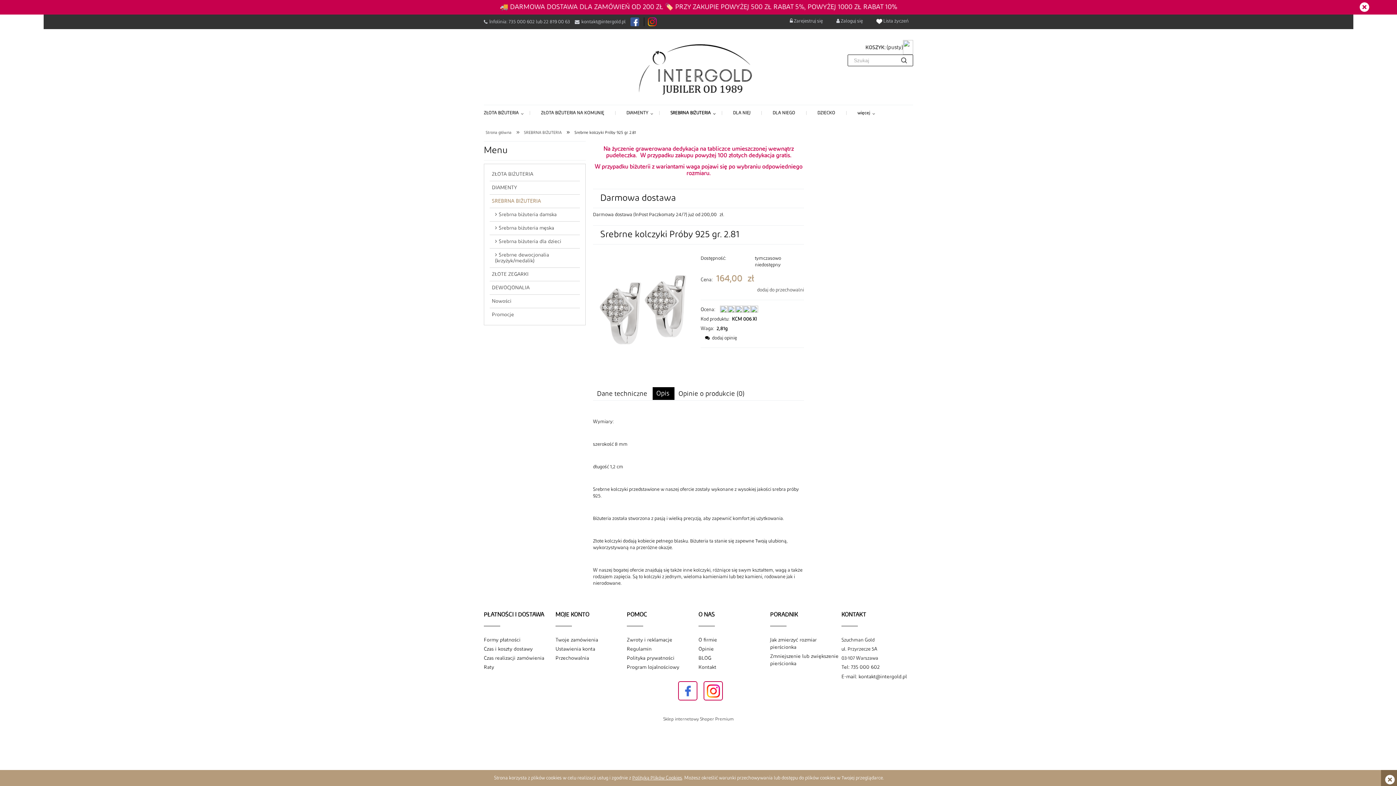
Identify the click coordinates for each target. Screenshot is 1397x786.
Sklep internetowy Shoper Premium (698, 719)
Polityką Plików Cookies (657, 778)
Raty (489, 667)
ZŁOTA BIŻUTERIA (512, 174)
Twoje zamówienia (577, 640)
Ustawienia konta (575, 649)
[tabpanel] (698, 502)
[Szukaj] (904, 60)
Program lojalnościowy (653, 667)
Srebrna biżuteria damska (528, 214)
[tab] (663, 393)
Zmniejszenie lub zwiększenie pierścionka (804, 660)
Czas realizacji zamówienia (514, 658)
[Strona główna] (699, 69)
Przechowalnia (572, 658)
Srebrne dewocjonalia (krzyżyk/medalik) (522, 258)
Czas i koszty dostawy (508, 649)
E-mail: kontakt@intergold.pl (874, 676)
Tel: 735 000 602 (860, 667)
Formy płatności (502, 640)
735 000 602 (522, 22)
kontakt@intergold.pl (603, 22)
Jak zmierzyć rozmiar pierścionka (793, 644)
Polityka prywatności (650, 658)
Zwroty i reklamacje (649, 640)
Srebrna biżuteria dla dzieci (530, 241)
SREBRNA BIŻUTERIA (516, 201)
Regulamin (639, 649)
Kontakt (707, 667)
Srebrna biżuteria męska (526, 228)
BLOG (704, 658)
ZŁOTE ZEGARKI (510, 274)
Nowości (502, 301)
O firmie (707, 640)
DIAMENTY (504, 187)
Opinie (706, 649)
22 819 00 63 (557, 22)
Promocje (503, 314)
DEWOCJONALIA (511, 287)
